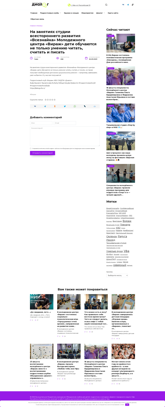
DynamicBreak (121, 211)
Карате (119, 230)
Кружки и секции (71, 13)
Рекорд (110, 240)
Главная (33, 13)
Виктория (117, 221)
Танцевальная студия (116, 243)
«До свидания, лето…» (40, 312)
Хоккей (116, 254)
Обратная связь (37, 19)
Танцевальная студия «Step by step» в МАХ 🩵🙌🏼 (120, 126)
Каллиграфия (110, 230)
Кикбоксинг (128, 230)
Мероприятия (87, 13)
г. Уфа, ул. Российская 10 (80, 5)
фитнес (129, 265)
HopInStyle (110, 216)
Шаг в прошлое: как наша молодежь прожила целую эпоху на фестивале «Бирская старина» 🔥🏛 (120, 156)
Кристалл (110, 233)
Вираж (33, 94)
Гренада (125, 224)
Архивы (109, 272)
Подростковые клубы (49, 13)
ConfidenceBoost (127, 208)
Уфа (126, 251)
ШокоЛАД (111, 259)
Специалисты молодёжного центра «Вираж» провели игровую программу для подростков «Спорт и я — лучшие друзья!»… (119, 190)
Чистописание (124, 254)
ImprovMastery (122, 216)
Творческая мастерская (114, 245)
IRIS (130, 216)
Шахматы (110, 257)
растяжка (109, 265)
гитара (119, 262)
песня (125, 262)
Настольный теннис (124, 233)
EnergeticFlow (112, 213)
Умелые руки (114, 251)
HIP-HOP (122, 213)
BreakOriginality (112, 208)
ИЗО (118, 228)
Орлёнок (111, 236)
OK (127, 404)
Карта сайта (113, 13)
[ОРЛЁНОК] (120, 149)
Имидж (123, 228)
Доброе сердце (110, 228)
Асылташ (109, 221)
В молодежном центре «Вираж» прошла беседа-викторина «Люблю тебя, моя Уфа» (68, 365)
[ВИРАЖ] (120, 51)
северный (119, 265)
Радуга (122, 236)
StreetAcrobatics (113, 218)
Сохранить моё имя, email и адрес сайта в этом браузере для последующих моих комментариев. (63, 148)
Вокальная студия (112, 225)
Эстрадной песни (122, 259)
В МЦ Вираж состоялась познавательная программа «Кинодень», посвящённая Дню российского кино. (119, 58)
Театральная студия (113, 248)
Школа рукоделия (121, 257)
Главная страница (36, 26)
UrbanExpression (127, 218)
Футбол (109, 254)
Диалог (99, 13)
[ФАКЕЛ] (120, 121)
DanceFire (110, 211)
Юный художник (111, 262)
